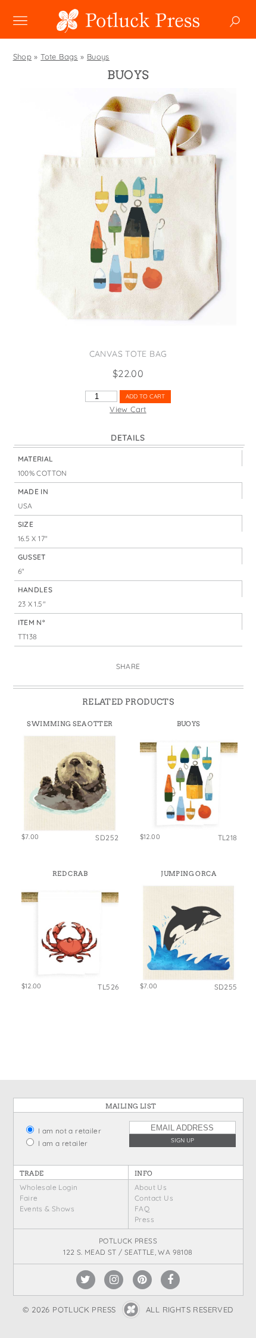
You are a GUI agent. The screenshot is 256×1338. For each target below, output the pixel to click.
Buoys (98, 56)
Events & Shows (47, 1208)
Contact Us (154, 1197)
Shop (22, 56)
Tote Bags (59, 56)
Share (128, 666)
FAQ (142, 1208)
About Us (151, 1187)
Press (144, 1219)
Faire (29, 1197)
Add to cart (145, 396)
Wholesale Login (49, 1187)
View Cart (128, 409)
